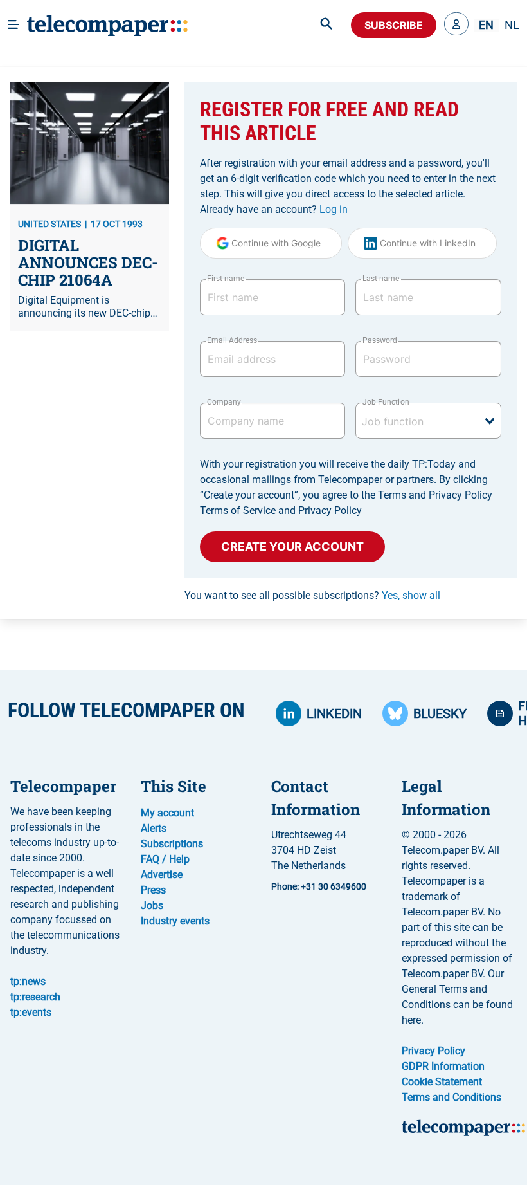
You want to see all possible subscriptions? (312, 595)
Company (224, 402)
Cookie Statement (442, 1082)
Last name (380, 278)
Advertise (162, 874)
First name (225, 278)
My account (167, 813)
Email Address (232, 340)
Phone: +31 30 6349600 (318, 886)
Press (153, 890)
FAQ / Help (165, 859)
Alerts (153, 828)
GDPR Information (443, 1066)
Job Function (385, 402)
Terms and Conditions (451, 1097)
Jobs (152, 905)
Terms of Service (239, 510)
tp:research (35, 997)
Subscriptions (172, 844)
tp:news (28, 981)
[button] (456, 25)
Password (379, 340)
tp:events (30, 1012)
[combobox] (428, 421)
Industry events (175, 921)
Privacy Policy (330, 510)
